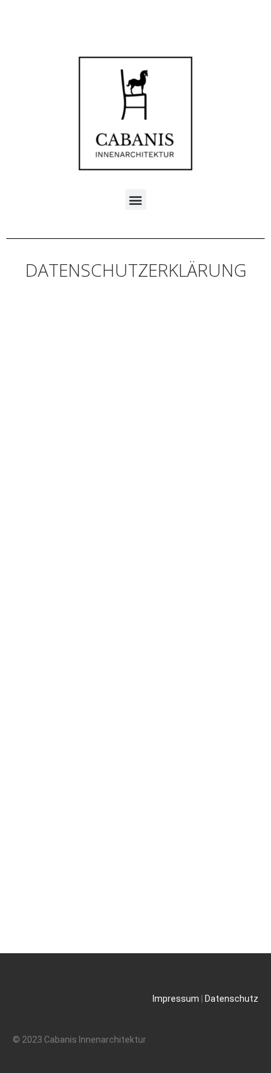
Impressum (176, 999)
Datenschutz (231, 999)
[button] (135, 199)
